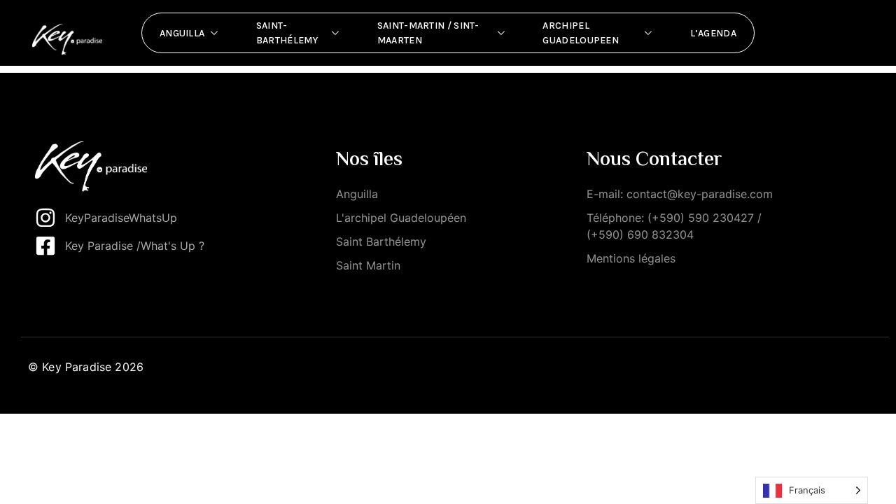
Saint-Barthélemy (287, 33)
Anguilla (182, 33)
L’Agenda (713, 33)
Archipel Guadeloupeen (580, 33)
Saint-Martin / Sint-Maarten (428, 33)
